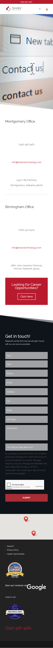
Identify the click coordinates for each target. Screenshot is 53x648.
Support (10, 546)
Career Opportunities (15, 554)
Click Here (26, 296)
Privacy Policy (13, 550)
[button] (34, 533)
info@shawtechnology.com (26, 162)
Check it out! (10, 597)
